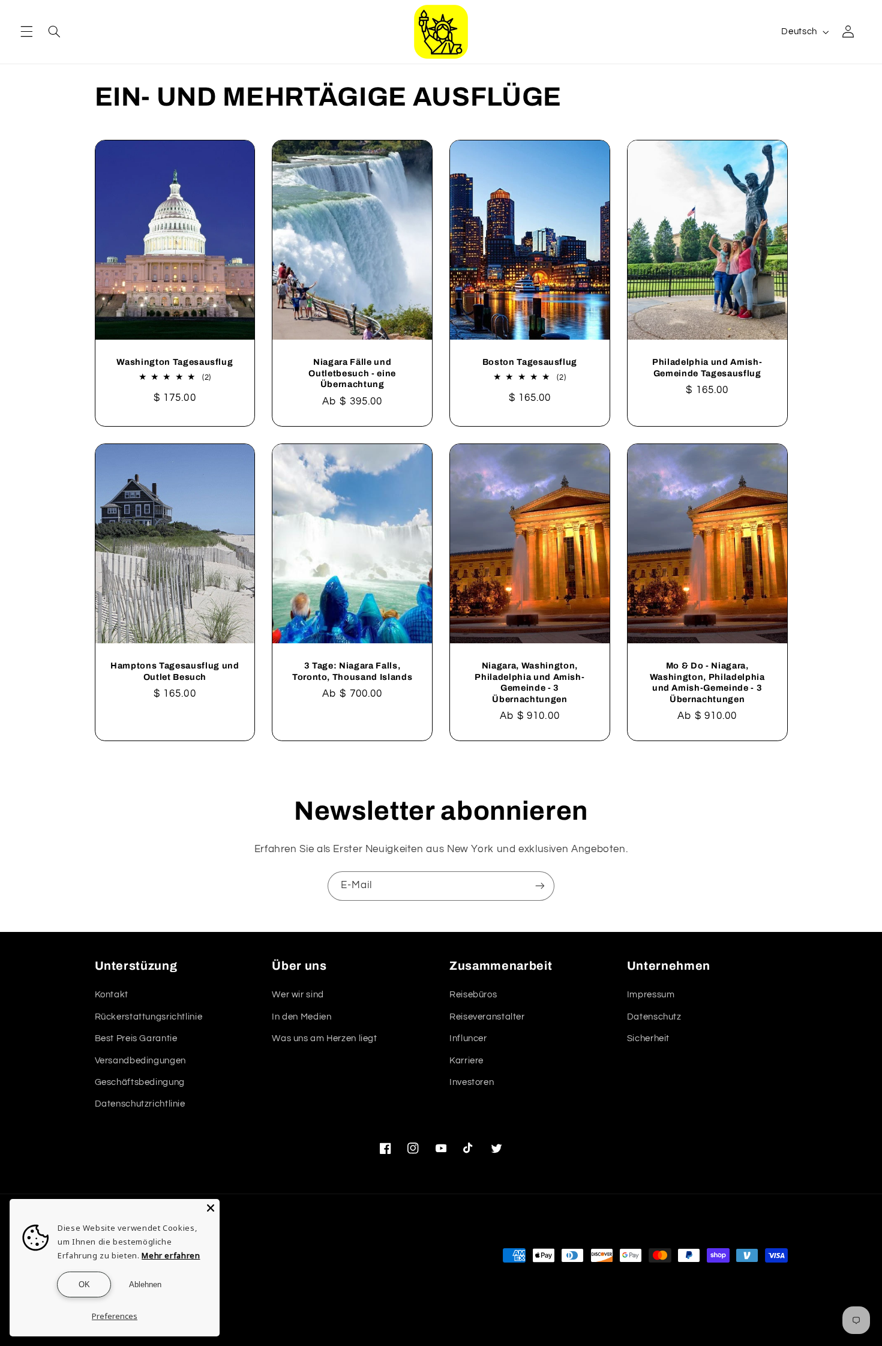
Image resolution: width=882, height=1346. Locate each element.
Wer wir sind (298, 994)
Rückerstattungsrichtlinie (149, 1016)
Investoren (471, 1082)
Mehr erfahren (171, 1255)
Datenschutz (654, 1016)
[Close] (211, 1208)
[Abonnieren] (540, 886)
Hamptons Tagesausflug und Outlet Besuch (174, 671)
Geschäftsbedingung (140, 1082)
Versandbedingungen (140, 1060)
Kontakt (111, 994)
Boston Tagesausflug (530, 362)
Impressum (651, 994)
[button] (26, 32)
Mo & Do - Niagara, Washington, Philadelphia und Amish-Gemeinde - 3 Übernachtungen (707, 682)
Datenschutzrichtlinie (140, 1103)
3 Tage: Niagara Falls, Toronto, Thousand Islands (352, 671)
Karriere (466, 1060)
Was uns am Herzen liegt (324, 1038)
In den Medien (301, 1016)
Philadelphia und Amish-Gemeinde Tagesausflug (707, 367)
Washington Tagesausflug (174, 362)
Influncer (468, 1038)
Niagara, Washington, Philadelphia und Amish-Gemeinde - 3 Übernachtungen (529, 682)
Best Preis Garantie (136, 1038)
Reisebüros (473, 994)
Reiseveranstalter (487, 1016)
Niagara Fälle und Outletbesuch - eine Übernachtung (352, 373)
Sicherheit (648, 1038)
